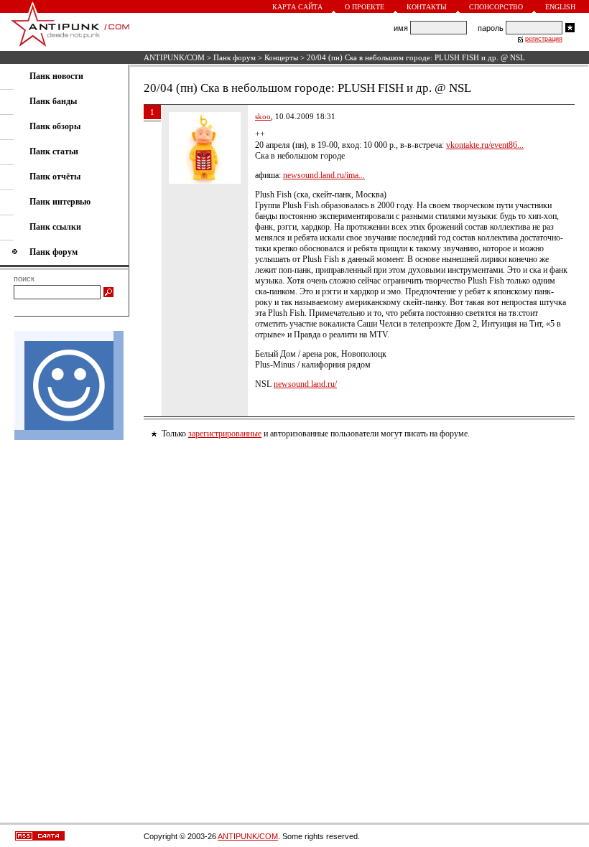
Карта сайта (297, 7)
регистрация (543, 38)
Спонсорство (496, 7)
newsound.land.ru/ (305, 384)
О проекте (364, 7)
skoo (263, 116)
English (560, 7)
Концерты (281, 57)
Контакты (427, 7)
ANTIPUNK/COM (174, 57)
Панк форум (234, 57)
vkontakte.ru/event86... (485, 145)
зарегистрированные (224, 434)
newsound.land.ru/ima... (324, 175)
